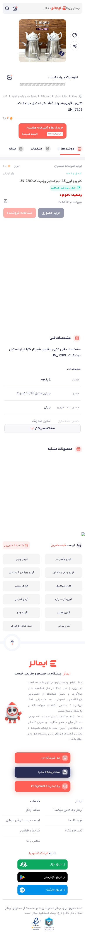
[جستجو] (7, 8)
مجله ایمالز (33, 810)
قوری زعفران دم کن (63, 572)
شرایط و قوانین (30, 831)
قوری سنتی (21, 586)
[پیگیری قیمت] (74, 35)
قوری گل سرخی (63, 599)
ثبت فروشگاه (73, 831)
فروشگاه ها (75, 820)
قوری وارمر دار (63, 559)
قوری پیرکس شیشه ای (21, 572)
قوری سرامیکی (63, 586)
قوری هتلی (63, 612)
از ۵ (6, 118)
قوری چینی (21, 559)
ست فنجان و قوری (21, 626)
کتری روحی (64, 626)
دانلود (42, 853)
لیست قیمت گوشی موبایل (23, 820)
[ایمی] (13, 713)
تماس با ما (33, 841)
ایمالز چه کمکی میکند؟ (68, 810)
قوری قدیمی (22, 599)
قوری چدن (21, 612)
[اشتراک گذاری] (74, 45)
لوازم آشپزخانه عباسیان (68, 166)
